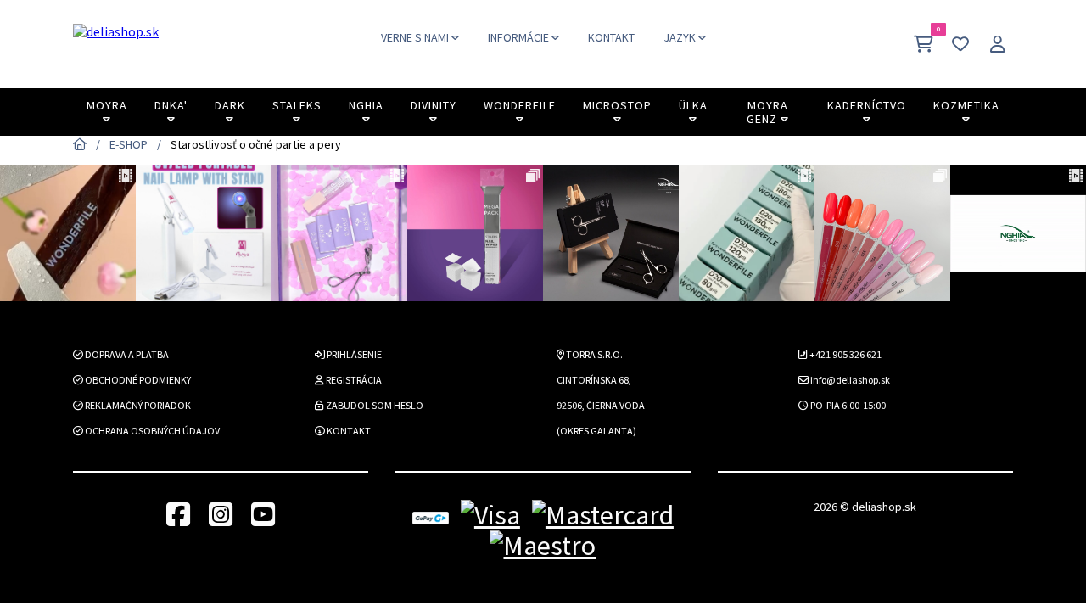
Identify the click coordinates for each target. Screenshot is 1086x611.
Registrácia (353, 379)
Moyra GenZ (767, 112)
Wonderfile (520, 105)
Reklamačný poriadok (137, 405)
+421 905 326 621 (845, 354)
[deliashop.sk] (116, 44)
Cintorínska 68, (594, 379)
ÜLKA (693, 105)
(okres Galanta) (596, 430)
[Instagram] (220, 515)
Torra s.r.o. (593, 354)
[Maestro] (543, 546)
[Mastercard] (603, 515)
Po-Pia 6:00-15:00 (847, 405)
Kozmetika (966, 105)
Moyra (107, 105)
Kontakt (348, 430)
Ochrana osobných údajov (151, 430)
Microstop (617, 105)
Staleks (297, 105)
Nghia (366, 105)
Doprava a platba (126, 354)
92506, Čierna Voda (601, 405)
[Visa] (490, 515)
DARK (230, 105)
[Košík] (923, 43)
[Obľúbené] (960, 43)
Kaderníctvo (866, 105)
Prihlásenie (353, 354)
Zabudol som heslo (373, 405)
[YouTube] (263, 515)
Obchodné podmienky (137, 379)
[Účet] (997, 43)
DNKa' (171, 105)
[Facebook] (178, 515)
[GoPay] (430, 515)
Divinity (433, 105)
